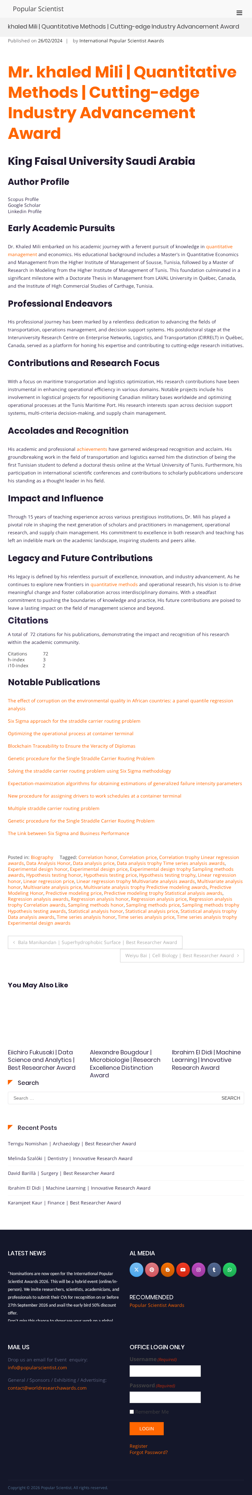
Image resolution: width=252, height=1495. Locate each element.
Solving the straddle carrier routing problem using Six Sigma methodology (89, 771)
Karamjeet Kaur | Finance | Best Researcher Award (64, 1202)
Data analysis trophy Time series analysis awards (171, 863)
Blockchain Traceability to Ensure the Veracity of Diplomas (72, 746)
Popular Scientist (38, 8)
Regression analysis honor (100, 899)
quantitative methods (114, 584)
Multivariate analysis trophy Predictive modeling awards (145, 887)
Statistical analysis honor (95, 911)
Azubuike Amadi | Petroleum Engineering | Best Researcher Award (206, 1060)
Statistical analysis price (151, 911)
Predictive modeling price (74, 893)
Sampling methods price (153, 905)
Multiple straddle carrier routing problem (53, 808)
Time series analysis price (146, 917)
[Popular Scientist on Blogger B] (168, 1270)
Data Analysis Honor (48, 863)
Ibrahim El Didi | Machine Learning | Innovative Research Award (124, 1060)
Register (139, 1446)
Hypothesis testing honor (53, 875)
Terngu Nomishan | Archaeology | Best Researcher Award (72, 1143)
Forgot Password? (149, 1452)
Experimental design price (99, 869)
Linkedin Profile (25, 211)
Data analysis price (94, 863)
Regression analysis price (159, 899)
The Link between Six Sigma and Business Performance (68, 833)
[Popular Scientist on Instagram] (198, 1270)
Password (152, 1385)
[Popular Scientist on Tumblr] (214, 1270)
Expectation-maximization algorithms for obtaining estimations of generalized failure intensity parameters (125, 783)
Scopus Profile (23, 199)
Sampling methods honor (96, 905)
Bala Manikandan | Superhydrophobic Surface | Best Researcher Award (97, 942)
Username (153, 1359)
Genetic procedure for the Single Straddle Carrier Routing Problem (81, 758)
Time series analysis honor (86, 917)
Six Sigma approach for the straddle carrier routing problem (74, 721)
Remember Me (152, 1412)
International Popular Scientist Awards (121, 40)
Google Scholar (24, 205)
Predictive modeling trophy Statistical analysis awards (163, 893)
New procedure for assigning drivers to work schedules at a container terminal (94, 796)
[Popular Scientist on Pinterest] (152, 1270)
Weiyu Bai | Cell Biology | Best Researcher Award (179, 955)
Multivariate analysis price (52, 887)
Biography (42, 857)
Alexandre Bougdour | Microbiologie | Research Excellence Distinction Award (43, 1063)
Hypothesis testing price (110, 875)
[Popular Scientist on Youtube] (183, 1270)
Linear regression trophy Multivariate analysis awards (135, 881)
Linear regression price (48, 881)
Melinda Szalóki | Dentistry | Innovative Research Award (70, 1158)
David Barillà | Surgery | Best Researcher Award (61, 1173)
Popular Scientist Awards (157, 1305)
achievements (92, 449)
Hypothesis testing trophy (167, 875)
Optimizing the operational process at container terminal (71, 733)
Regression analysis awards (38, 899)
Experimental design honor (38, 869)
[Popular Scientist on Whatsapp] (230, 1270)
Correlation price (138, 857)
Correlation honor (97, 857)
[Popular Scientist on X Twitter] (136, 1270)
